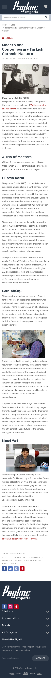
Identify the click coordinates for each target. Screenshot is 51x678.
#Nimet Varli (7, 561)
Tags (4, 557)
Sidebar (9, 38)
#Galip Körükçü (36, 557)
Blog (13, 25)
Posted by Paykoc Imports (13, 554)
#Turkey (18, 561)
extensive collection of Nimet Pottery (19, 539)
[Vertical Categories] (4, 7)
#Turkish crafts (9, 564)
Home (5, 25)
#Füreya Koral (20, 557)
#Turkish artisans (32, 561)
